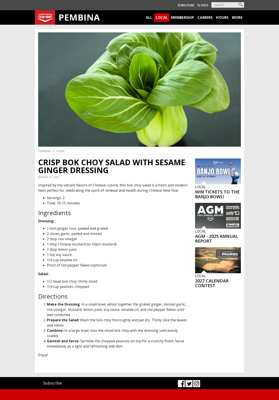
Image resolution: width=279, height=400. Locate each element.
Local (162, 17)
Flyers (202, 5)
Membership (182, 17)
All (149, 17)
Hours (222, 17)
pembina (44, 151)
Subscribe (186, 5)
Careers (205, 17)
